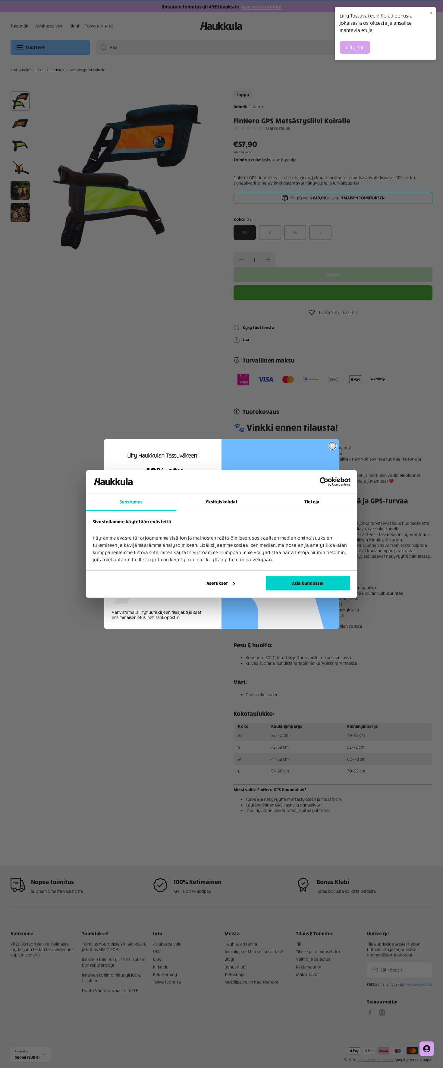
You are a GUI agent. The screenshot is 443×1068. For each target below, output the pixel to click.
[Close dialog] (332, 445)
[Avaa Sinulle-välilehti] (426, 1048)
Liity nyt (355, 47)
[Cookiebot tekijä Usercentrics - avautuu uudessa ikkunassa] (324, 481)
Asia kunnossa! (308, 583)
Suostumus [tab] (131, 501)
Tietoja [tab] (311, 501)
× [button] (431, 13)
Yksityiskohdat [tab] (221, 501)
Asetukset (217, 583)
